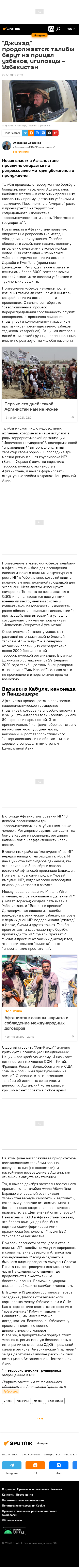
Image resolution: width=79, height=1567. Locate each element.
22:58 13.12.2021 (12, 75)
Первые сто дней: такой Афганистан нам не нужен (31, 406)
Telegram (10, 1391)
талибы (38, 1400)
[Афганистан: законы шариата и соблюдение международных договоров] (39, 981)
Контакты (8, 1494)
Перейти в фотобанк (39, 125)
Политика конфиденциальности (23, 1500)
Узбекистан (22, 1400)
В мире (8, 1400)
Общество (52, 1454)
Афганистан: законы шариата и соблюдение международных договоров (36, 1023)
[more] (72, 417)
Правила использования (33, 1489)
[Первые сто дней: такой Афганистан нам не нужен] (39, 373)
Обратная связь (12, 1520)
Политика (13, 1011)
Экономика (31, 1454)
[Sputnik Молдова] (12, 30)
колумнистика (55, 1400)
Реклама (56, 1489)
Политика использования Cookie (23, 1505)
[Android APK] (14, 1531)
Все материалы (21, 151)
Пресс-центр (24, 1494)
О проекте (9, 1489)
